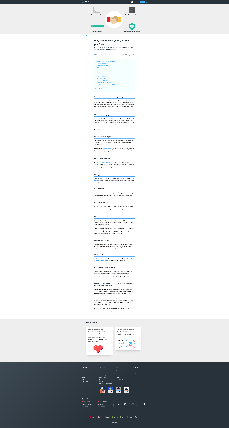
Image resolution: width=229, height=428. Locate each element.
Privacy (117, 377)
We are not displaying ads (102, 63)
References (84, 372)
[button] (142, 2)
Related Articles (99, 88)
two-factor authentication (106, 192)
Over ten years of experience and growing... (106, 61)
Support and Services (102, 35)
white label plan (110, 297)
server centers (97, 276)
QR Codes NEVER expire (103, 162)
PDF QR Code (101, 370)
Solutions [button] (107, 1)
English (100, 417)
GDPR (132, 271)
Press (83, 375)
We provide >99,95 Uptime (102, 65)
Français (130, 417)
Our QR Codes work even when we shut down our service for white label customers (115, 84)
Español (108, 417)
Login (136, 1)
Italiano (123, 417)
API (99, 379)
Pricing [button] (127, 1)
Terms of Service (119, 375)
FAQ (135, 372)
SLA (116, 381)
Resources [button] (120, 1)
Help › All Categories (92, 35)
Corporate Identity (120, 379)
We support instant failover (103, 69)
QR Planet (88, 2)
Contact (83, 377)
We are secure (100, 72)
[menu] (146, 2)
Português (116, 417)
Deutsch (93, 417)
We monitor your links (101, 74)
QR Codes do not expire (102, 67)
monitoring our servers (109, 148)
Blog (83, 379)
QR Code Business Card (104, 372)
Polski (137, 417)
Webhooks (101, 381)
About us (118, 370)
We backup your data (101, 76)
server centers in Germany (102, 260)
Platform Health (85, 381)
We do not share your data (102, 80)
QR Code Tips (135, 370)
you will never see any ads (121, 124)
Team (83, 370)
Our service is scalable (101, 78)
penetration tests (111, 193)
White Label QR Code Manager (105, 383)
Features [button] (114, 1)
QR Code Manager (102, 375)
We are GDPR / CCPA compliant (104, 82)
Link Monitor (104, 208)
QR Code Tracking (102, 377)
